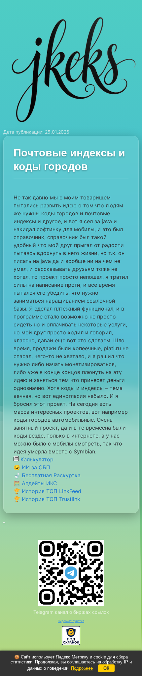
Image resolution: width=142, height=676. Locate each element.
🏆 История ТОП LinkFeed (47, 491)
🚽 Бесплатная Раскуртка (47, 475)
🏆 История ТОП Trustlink (47, 499)
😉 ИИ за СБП (32, 467)
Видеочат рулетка (71, 621)
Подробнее (82, 668)
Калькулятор (36, 459)
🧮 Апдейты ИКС (35, 483)
